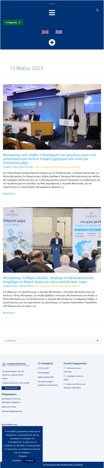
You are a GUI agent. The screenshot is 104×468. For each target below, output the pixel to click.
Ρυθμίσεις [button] (22, 456)
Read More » (9, 193)
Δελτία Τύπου (26, 166)
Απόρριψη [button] (16, 460)
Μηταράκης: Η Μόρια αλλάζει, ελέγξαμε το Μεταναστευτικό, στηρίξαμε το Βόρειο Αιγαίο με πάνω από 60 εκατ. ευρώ (48, 280)
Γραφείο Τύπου (11, 166)
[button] (97, 10)
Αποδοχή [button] (29, 460)
